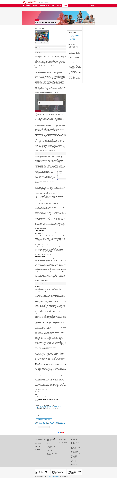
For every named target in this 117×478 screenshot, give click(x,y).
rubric (49, 423)
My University (79, 2)
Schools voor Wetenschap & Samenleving (52, 454)
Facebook (41, 426)
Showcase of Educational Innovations (46, 22)
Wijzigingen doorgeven (63, 442)
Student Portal (86, 2)
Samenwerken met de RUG (51, 444)
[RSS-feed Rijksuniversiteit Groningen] (61, 432)
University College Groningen (76, 461)
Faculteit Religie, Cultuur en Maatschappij (76, 448)
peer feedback (39, 422)
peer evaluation (53, 422)
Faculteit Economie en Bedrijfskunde (45, 8)
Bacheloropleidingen (38, 441)
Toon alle (71, 41)
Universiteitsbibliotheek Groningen (51, 440)
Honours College (37, 447)
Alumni (60, 438)
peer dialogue (58, 422)
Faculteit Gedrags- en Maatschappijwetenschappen (76, 445)
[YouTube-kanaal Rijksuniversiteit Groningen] (63, 432)
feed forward (44, 423)
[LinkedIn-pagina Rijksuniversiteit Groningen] (60, 432)
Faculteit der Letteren (75, 449)
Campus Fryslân (74, 463)
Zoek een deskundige (50, 441)
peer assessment (46, 422)
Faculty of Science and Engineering (75, 460)
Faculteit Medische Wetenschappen (74, 452)
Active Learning (62, 423)
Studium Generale (50, 451)
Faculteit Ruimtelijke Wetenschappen (74, 456)
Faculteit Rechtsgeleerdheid (76, 453)
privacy (50, 476)
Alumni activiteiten (62, 439)
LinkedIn (47, 426)
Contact (74, 2)
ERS (57, 423)
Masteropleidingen (38, 443)
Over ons (36, 8)
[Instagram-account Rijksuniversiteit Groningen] (62, 432)
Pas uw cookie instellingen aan (47, 103)
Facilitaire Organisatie (75, 466)
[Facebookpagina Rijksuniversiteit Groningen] (58, 432)
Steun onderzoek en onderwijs (64, 443)
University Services (74, 464)
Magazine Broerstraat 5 (63, 441)
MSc (56, 423)
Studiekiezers (37, 438)
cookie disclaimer (56, 476)
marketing (52, 423)
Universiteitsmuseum (50, 448)
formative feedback (38, 423)
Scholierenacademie (38, 444)
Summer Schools (37, 446)
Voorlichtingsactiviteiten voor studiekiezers (40, 440)
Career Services (49, 450)
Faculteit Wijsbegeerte (75, 457)
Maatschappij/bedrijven (51, 438)
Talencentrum (49, 443)
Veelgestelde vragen (38, 450)
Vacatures (73, 441)
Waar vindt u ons (74, 439)
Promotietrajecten (38, 449)
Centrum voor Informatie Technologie (51, 447)
